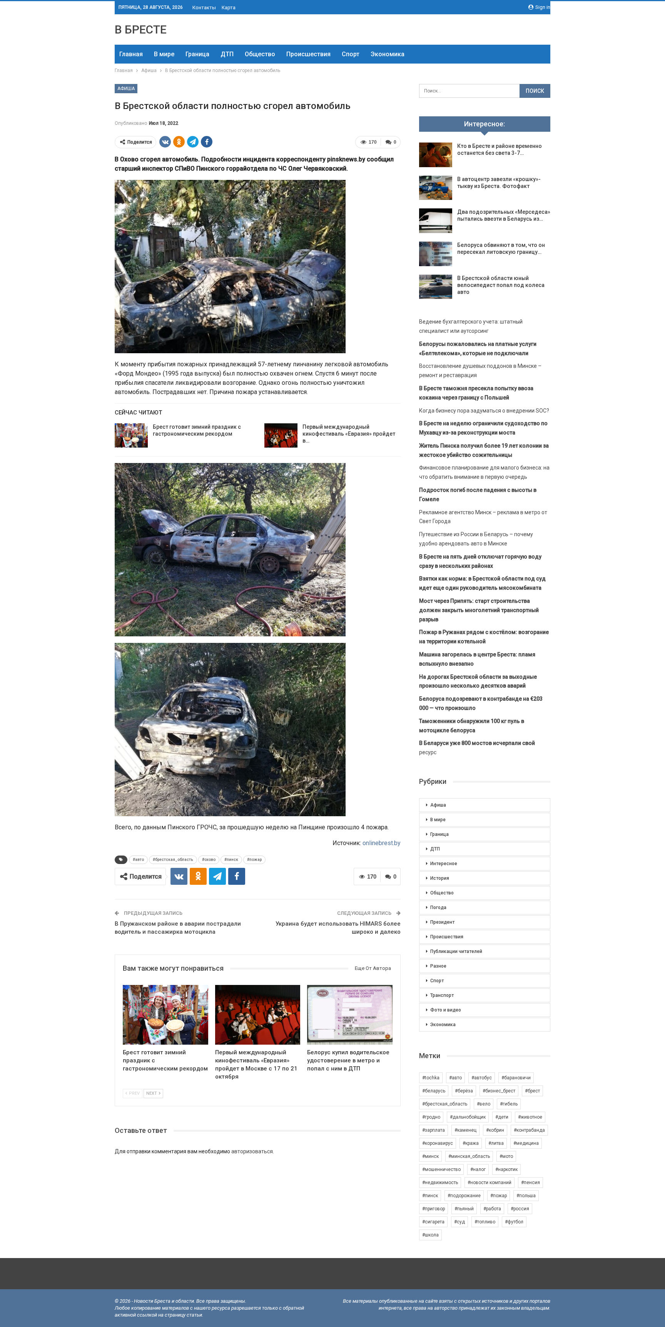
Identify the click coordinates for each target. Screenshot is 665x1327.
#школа (430, 1235)
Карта (229, 7)
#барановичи (516, 1077)
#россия (520, 1208)
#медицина (526, 1143)
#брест (532, 1091)
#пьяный (464, 1208)
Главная (131, 54)
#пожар (254, 859)
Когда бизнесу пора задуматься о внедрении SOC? (484, 411)
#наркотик (506, 1169)
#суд (459, 1222)
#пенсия (530, 1182)
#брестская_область (173, 859)
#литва (496, 1143)
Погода (438, 907)
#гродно (431, 1117)
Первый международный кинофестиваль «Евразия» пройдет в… (348, 434)
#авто (138, 859)
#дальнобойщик (468, 1117)
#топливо (485, 1222)
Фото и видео (445, 1010)
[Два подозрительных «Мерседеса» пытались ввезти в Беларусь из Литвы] (435, 220)
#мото (506, 1156)
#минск (430, 1156)
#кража (471, 1143)
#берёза (464, 1091)
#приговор (433, 1208)
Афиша (126, 88)
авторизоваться (252, 1151)
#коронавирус (437, 1143)
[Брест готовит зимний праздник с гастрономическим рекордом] (131, 435)
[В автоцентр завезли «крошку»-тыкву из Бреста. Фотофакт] (435, 188)
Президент (442, 922)
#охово (209, 859)
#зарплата (433, 1130)
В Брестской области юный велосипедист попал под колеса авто (501, 285)
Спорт (350, 54)
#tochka (430, 1077)
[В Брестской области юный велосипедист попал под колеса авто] (435, 287)
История (439, 878)
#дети (501, 1117)
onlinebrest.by (382, 843)
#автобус (481, 1077)
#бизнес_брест (499, 1091)
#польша (526, 1195)
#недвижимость (440, 1182)
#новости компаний (489, 1182)
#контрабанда (529, 1130)
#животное (530, 1117)
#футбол (514, 1222)
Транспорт (442, 995)
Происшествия (308, 54)
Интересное (443, 863)
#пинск (231, 859)
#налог (478, 1169)
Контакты (204, 7)
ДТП (227, 54)
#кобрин (495, 1130)
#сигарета (433, 1222)
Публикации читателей (456, 951)
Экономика (387, 54)
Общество (260, 54)
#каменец (465, 1130)
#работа (492, 1208)
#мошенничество (441, 1169)
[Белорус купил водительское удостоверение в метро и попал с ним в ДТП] (350, 1015)
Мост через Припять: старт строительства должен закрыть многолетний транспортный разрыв (479, 610)
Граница (197, 54)
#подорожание (464, 1195)
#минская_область (469, 1156)
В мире (164, 54)
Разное (438, 966)
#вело (483, 1104)
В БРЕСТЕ (141, 29)
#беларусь (433, 1091)
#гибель (509, 1104)
